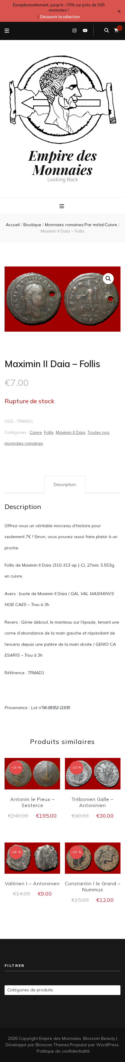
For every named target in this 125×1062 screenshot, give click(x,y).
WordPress (107, 1044)
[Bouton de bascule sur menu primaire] (62, 206)
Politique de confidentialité (63, 1051)
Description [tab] (65, 484)
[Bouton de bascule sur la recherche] (106, 30)
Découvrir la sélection (60, 16)
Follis (49, 432)
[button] (108, 278)
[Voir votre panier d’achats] (116, 30)
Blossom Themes (52, 1044)
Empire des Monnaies (63, 162)
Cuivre (36, 432)
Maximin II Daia (70, 432)
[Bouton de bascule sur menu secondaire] (7, 30)
